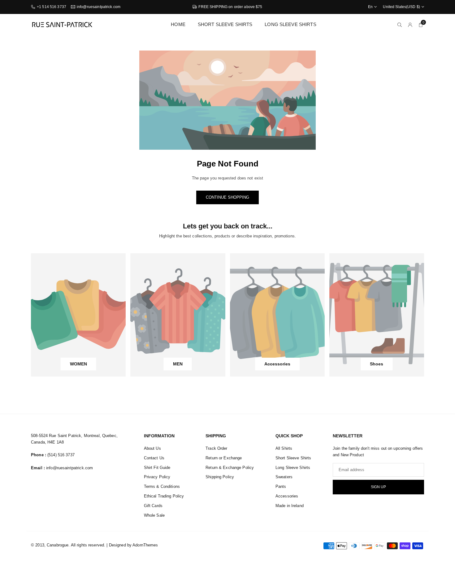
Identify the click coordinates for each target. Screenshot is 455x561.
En (370, 7)
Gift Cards (153, 505)
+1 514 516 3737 (51, 7)
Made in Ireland (289, 505)
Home (178, 24)
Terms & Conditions (162, 486)
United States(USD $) (401, 7)
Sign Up (378, 487)
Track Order (216, 448)
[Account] (410, 24)
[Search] (399, 24)
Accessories (286, 496)
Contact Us (154, 458)
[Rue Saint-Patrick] (62, 24)
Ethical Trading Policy (164, 496)
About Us (152, 448)
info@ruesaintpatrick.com (98, 7)
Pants (280, 486)
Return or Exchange (224, 458)
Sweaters (283, 477)
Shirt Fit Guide (157, 467)
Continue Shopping (227, 197)
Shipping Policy (220, 477)
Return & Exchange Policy (230, 467)
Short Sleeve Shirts (225, 24)
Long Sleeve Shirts (290, 24)
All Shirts (283, 448)
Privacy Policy (157, 477)
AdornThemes (145, 545)
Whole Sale (154, 515)
